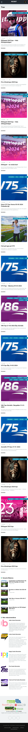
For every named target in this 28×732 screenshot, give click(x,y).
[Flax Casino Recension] (4, 672)
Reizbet (14, 1)
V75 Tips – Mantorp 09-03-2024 (11, 286)
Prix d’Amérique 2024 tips (9, 487)
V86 (26, 300)
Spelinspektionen (14, 729)
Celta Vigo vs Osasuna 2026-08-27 (17, 598)
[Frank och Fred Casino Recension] (4, 685)
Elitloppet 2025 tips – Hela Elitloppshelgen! (9, 41)
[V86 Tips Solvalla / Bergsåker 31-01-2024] (14, 388)
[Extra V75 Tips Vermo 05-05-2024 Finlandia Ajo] (14, 187)
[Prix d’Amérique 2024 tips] (14, 470)
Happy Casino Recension (15, 651)
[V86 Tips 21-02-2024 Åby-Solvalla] (14, 309)
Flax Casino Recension (14, 666)
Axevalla (16, 419)
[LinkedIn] (18, 717)
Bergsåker (20, 377)
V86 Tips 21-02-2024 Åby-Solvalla (12, 325)
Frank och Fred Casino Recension (17, 680)
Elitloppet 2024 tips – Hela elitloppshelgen (9, 123)
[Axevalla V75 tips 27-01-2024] (14, 430)
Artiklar (13, 54)
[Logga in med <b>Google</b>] (25, 2)
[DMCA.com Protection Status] (11, 702)
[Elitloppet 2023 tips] (14, 509)
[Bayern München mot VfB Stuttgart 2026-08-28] (4, 613)
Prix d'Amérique (20, 54)
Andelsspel (16, 218)
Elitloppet (16, 94)
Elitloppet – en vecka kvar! (9, 164)
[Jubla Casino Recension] (4, 626)
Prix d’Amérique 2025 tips (9, 82)
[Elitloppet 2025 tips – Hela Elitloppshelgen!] (14, 23)
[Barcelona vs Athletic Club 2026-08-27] (4, 595)
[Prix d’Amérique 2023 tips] (14, 549)
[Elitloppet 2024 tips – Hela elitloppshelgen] (14, 105)
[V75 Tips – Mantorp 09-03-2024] (14, 269)
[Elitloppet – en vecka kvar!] (14, 148)
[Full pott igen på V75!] (14, 229)
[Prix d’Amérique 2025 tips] (14, 65)
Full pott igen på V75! (8, 246)
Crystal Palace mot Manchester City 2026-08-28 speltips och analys (17, 581)
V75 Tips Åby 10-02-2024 (9, 365)
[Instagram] (14, 717)
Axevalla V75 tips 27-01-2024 (10, 447)
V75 (26, 176)
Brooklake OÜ (22, 725)
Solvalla (16, 298)
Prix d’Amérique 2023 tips (9, 566)
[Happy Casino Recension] (4, 657)
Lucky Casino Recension (15, 634)
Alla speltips (21, 12)
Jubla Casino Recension (15, 620)
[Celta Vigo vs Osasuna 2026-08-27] (4, 604)
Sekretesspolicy (16, 727)
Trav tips (14, 12)
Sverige (21, 94)
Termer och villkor (7, 727)
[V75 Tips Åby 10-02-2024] (14, 348)
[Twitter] (10, 717)
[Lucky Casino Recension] (4, 640)
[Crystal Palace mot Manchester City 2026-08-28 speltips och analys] (4, 586)
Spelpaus (22, 727)
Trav (26, 12)
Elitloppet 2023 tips (7, 526)
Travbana (21, 300)
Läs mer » (3, 48)
